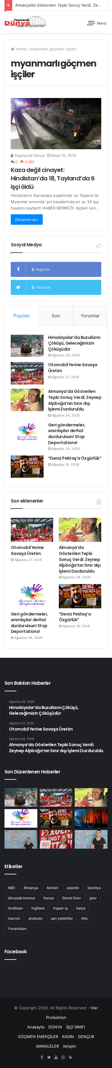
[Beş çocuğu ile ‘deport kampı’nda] (91, 839)
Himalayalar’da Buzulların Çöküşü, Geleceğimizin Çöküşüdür (74, 343)
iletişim (69, 1046)
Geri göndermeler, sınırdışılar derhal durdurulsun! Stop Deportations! (66, 434)
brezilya (94, 888)
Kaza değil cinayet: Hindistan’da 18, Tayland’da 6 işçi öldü (52, 178)
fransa (48, 898)
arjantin (73, 888)
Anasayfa (35, 1027)
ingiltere (38, 908)
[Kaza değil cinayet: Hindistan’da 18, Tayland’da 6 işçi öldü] (56, 123)
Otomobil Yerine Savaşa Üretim (72, 368)
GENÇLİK (86, 1036)
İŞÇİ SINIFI (75, 1027)
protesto (35, 918)
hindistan (15, 908)
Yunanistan (17, 928)
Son (56, 316)
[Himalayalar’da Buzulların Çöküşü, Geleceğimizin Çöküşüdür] (27, 346)
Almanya (31, 888)
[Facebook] (41, 1057)
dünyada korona (21, 898)
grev (93, 898)
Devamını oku (26, 219)
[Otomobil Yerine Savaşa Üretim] (27, 373)
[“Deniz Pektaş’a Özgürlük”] (27, 466)
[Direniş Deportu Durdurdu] (20, 839)
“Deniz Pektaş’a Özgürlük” (74, 458)
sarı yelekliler (62, 918)
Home (20, 48)
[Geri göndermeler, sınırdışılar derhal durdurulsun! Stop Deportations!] (27, 433)
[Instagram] (63, 1057)
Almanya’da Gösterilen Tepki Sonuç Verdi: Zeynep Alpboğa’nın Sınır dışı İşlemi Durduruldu (74, 400)
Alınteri (52, 888)
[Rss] (70, 1057)
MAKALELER (47, 1046)
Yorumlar (90, 316)
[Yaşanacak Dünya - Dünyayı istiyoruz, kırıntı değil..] (25, 22)
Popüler (21, 316)
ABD (11, 888)
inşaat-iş (60, 908)
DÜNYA (55, 1027)
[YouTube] (56, 1057)
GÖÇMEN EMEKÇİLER (38, 1036)
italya (80, 908)
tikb (84, 918)
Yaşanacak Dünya (29, 155)
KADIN (68, 1036)
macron (14, 918)
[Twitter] (49, 1057)
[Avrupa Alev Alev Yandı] (91, 818)
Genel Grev (71, 898)
